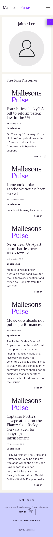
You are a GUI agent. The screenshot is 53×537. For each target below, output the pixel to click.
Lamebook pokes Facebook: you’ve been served (26, 189)
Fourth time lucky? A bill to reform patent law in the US (25, 113)
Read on (38, 156)
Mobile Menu (48, 7)
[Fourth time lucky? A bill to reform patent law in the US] (26, 96)
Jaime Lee (15, 128)
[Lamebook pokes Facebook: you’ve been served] (26, 172)
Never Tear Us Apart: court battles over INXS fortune (25, 248)
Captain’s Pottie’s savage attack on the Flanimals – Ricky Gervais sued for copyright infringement (24, 427)
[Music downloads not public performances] (26, 308)
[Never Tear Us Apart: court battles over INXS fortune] (26, 232)
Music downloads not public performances (25, 322)
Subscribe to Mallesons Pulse (26, 520)
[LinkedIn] (30, 510)
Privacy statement (40, 507)
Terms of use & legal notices (17, 507)
